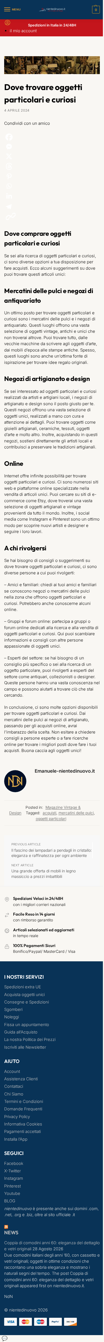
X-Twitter (12, 1170)
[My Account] (7, 24)
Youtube (12, 1193)
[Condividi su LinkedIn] (52, 196)
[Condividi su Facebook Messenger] (52, 146)
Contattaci (13, 1086)
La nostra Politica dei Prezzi (29, 1039)
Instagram (13, 1178)
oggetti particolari (51, 818)
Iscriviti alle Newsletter (25, 1047)
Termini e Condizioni (23, 1101)
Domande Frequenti (23, 1108)
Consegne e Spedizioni (26, 1002)
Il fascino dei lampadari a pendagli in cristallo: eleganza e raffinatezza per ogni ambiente (51, 853)
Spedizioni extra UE (22, 986)
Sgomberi (13, 1009)
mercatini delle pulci (76, 813)
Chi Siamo (13, 1094)
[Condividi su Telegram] (52, 206)
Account (12, 1071)
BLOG (9, 1200)
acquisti (49, 813)
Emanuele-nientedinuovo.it (65, 771)
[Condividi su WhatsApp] (52, 186)
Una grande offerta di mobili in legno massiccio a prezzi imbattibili (43, 873)
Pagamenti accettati (22, 1131)
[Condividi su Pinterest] (52, 176)
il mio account (23, 30)
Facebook (13, 1163)
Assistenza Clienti (21, 1078)
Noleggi (11, 1016)
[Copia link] (10, 216)
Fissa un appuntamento (26, 1024)
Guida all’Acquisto (20, 1032)
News (11, 1232)
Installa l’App (15, 1139)
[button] (95, 9)
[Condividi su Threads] (52, 166)
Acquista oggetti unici (24, 994)
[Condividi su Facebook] (52, 137)
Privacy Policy (17, 1116)
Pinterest (12, 1186)
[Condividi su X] (52, 156)
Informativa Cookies (23, 1124)
